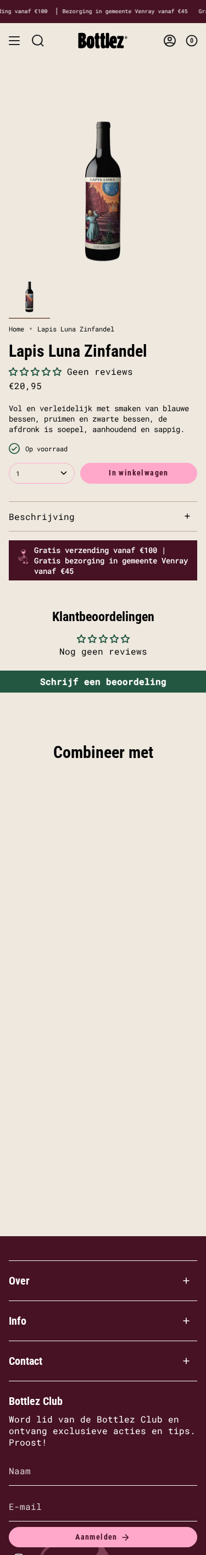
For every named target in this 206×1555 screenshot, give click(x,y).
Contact (25, 1361)
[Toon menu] (14, 40)
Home (16, 328)
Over (19, 1280)
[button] (35, 371)
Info (17, 1320)
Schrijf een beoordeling (103, 681)
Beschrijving (42, 516)
